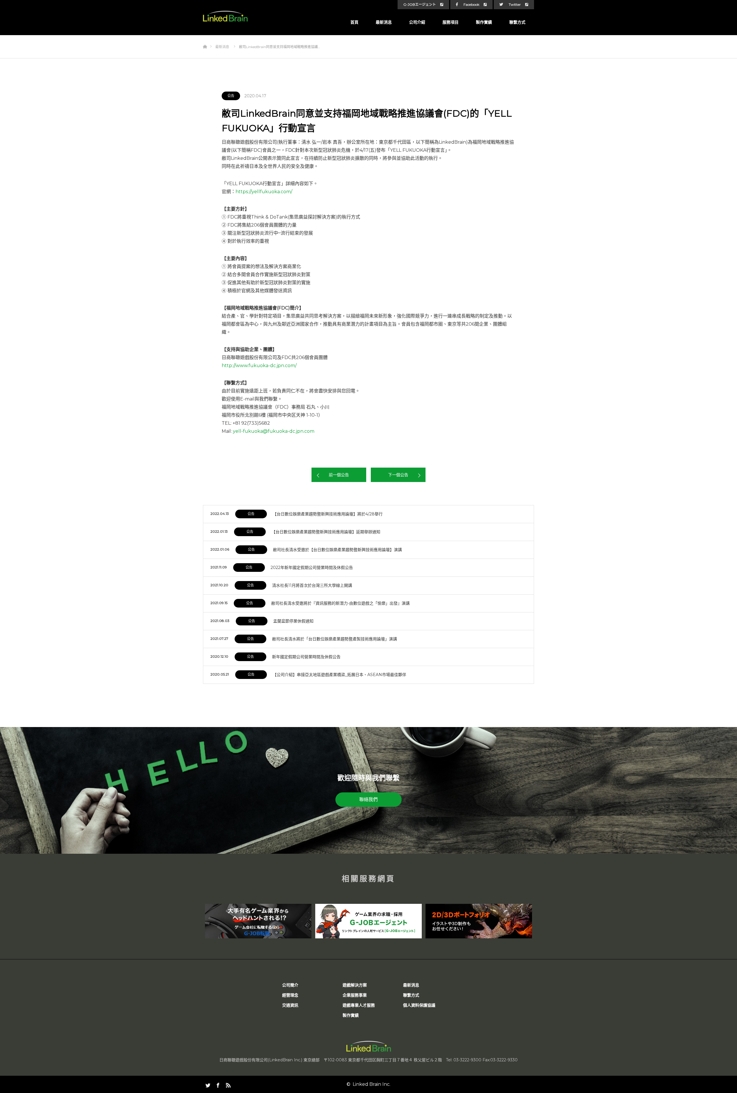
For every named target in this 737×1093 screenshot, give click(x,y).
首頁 (354, 22)
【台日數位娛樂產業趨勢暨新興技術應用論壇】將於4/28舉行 (328, 514)
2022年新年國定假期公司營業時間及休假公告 (312, 567)
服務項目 (450, 22)
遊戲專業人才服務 (359, 1005)
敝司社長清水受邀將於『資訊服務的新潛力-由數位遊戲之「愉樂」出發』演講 (340, 603)
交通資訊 (290, 1005)
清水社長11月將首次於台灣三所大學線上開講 (312, 585)
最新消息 (384, 22)
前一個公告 (339, 474)
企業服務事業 (355, 995)
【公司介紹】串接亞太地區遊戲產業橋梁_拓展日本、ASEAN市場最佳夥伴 (339, 674)
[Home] (205, 37)
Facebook (471, 4)
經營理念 (290, 995)
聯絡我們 (368, 799)
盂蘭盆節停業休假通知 (293, 621)
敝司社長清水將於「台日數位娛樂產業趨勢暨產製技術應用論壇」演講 (334, 639)
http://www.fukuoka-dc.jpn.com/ (259, 365)
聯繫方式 (517, 22)
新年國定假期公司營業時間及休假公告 (306, 656)
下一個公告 (398, 474)
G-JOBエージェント (419, 4)
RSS (227, 1084)
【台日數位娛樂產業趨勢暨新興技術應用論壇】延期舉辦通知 (325, 531)
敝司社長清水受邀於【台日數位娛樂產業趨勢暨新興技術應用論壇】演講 (337, 549)
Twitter (515, 4)
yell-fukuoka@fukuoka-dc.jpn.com (273, 431)
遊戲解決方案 (355, 985)
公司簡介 (290, 985)
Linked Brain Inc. (371, 1084)
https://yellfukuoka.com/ (263, 191)
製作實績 (484, 22)
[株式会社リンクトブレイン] (225, 16)
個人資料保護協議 (419, 1005)
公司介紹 (417, 22)
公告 (230, 96)
